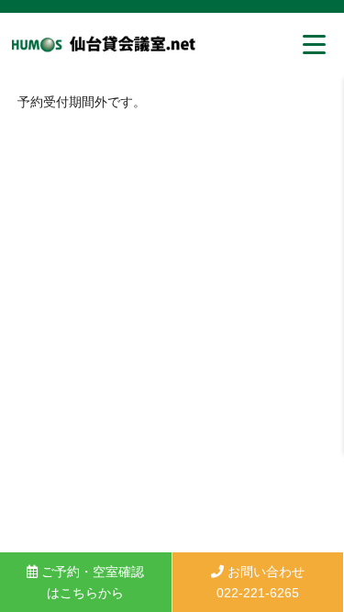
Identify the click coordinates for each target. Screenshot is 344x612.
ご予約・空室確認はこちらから (91, 581)
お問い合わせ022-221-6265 (260, 581)
